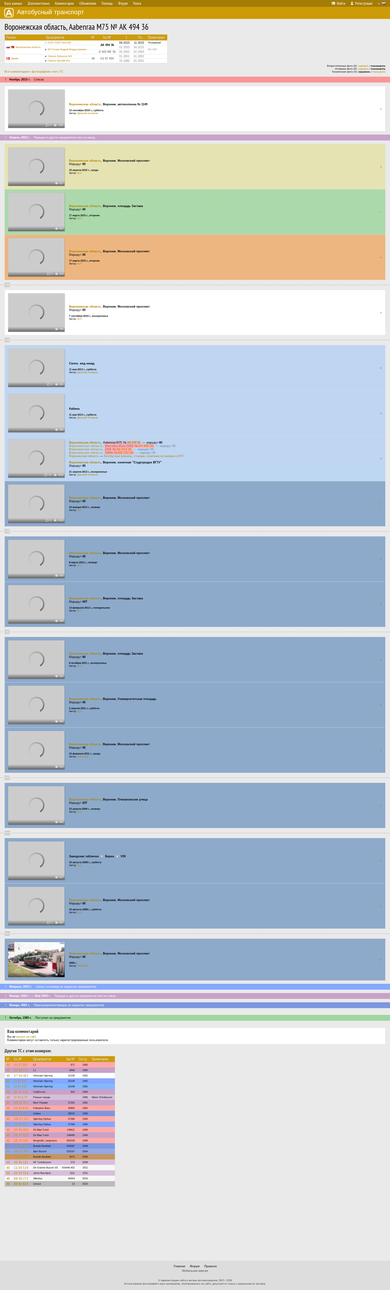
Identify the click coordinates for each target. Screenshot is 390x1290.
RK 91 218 (21, 1092)
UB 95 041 (21, 1140)
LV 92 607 (21, 1081)
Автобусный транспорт (50, 12)
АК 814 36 (124, 449)
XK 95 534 (21, 1173)
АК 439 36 (133, 442)
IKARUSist (83, 965)
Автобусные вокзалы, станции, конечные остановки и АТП (143, 456)
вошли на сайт (26, 1036)
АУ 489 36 (146, 446)
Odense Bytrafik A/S (59, 60)
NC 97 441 (21, 1113)
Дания (14, 58)
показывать (378, 71)
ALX (79, 173)
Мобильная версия (195, 1270)
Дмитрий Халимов (87, 113)
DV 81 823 (21, 1184)
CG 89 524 (21, 1167)
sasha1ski (82, 756)
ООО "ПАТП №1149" (59, 42)
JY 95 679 (20, 1097)
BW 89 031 (21, 1156)
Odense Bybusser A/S (60, 56)
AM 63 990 (21, 1151)
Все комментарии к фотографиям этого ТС (34, 71)
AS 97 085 (21, 1064)
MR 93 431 (21, 1102)
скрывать (363, 65)
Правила (210, 1266)
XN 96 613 (21, 1124)
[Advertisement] (195, 1225)
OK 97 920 (21, 1135)
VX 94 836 (21, 1108)
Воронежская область (28, 47)
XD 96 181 (21, 1162)
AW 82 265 (21, 1119)
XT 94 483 (21, 1075)
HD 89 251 (21, 1070)
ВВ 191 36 (125, 452)
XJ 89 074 (21, 1146)
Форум (195, 1266)
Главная (179, 1266)
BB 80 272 (21, 1178)
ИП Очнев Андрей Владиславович (67, 49)
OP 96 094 (21, 1129)
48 (8, 1064)
